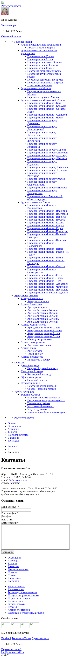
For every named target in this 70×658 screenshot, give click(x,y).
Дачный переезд (30, 365)
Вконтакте (18, 638)
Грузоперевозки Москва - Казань (45, 222)
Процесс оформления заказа (23, 595)
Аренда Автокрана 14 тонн (42, 310)
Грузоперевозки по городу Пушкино (47, 170)
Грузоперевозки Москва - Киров (45, 228)
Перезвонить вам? (11, 649)
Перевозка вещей (30, 383)
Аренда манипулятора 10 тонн (44, 327)
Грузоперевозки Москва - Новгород (47, 240)
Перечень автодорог (19, 598)
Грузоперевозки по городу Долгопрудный (42, 128)
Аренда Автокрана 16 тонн (42, 313)
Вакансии (13, 566)
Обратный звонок (11, 36)
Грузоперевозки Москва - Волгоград (47, 213)
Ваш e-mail (7, 519)
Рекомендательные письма (22, 592)
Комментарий (10, 522)
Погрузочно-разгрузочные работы (46, 400)
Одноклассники (40, 638)
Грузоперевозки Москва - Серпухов (47, 114)
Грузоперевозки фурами (40, 68)
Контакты (13, 581)
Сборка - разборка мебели (41, 388)
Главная (12, 446)
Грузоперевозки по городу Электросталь (42, 192)
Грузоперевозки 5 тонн (40, 59)
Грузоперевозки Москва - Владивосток (41, 206)
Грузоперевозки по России (35, 202)
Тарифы (12, 563)
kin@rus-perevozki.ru (20, 480)
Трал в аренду (35, 353)
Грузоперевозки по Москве (36, 88)
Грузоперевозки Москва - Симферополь (41, 271)
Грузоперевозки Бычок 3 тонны (45, 62)
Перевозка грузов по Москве (43, 97)
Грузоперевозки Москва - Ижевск (46, 219)
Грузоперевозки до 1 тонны (42, 65)
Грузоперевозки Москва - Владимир (47, 211)
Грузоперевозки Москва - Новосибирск (41, 244)
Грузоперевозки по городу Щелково (47, 187)
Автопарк (13, 560)
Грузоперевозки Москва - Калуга (45, 225)
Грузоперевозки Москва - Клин (44, 103)
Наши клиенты (16, 586)
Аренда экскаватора (32, 356)
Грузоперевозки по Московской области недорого (45, 198)
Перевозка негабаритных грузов (45, 79)
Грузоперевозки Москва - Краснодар (47, 231)
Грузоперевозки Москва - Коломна (46, 106)
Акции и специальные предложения (41, 44)
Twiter (27, 638)
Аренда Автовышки (32, 298)
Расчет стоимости (11, 6)
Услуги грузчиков (24, 391)
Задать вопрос (9, 25)
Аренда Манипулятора (33, 324)
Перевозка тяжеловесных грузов (45, 82)
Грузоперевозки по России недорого (47, 292)
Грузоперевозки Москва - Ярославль (47, 289)
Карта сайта (14, 578)
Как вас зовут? (10, 506)
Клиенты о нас (16, 589)
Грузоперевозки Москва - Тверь (45, 278)
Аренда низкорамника (33, 342)
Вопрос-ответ (15, 601)
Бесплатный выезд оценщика (43, 397)
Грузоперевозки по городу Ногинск (47, 158)
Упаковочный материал (40, 406)
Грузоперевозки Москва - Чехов (45, 117)
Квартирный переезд (32, 371)
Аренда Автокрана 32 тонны (43, 318)
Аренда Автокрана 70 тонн (42, 321)
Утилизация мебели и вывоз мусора (47, 412)
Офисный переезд (31, 377)
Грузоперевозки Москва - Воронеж (46, 216)
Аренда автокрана (37, 307)
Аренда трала (28, 348)
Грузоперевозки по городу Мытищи (47, 155)
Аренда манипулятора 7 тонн (43, 336)
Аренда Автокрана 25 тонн (42, 315)
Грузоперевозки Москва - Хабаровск (47, 283)
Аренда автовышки (38, 301)
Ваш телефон (9, 513)
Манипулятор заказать (39, 339)
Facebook (6, 638)
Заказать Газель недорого (41, 47)
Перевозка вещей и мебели (42, 385)
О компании (14, 557)
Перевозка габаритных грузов (44, 71)
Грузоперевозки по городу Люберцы (47, 152)
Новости (12, 572)
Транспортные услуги (39, 85)
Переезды (19, 362)
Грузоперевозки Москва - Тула (44, 281)
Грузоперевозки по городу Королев (47, 149)
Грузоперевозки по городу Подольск (47, 167)
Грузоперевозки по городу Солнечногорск (42, 183)
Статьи (12, 575)
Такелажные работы (38, 403)
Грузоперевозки (23, 41)
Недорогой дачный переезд (42, 368)
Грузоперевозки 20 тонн (40, 56)
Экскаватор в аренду (38, 359)
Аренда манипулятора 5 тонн (43, 333)
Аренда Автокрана (31, 304)
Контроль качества (18, 569)
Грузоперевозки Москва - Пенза (45, 248)
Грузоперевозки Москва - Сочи (44, 275)
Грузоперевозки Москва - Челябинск (47, 286)
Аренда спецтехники (26, 295)
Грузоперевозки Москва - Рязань (45, 257)
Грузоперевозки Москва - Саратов (46, 266)
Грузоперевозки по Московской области (43, 100)
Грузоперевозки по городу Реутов (46, 178)
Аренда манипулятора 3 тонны (44, 330)
